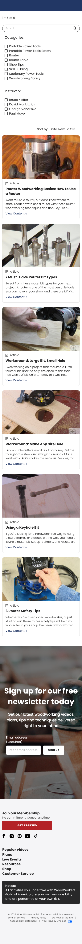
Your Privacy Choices (54, 921)
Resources (11, 864)
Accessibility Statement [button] (23, 921)
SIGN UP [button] (53, 750)
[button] (74, 28)
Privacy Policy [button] (38, 917)
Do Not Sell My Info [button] (62, 917)
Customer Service (18, 873)
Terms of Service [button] (15, 917)
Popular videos (15, 849)
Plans (7, 854)
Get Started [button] (27, 825)
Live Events (12, 859)
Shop (6, 869)
